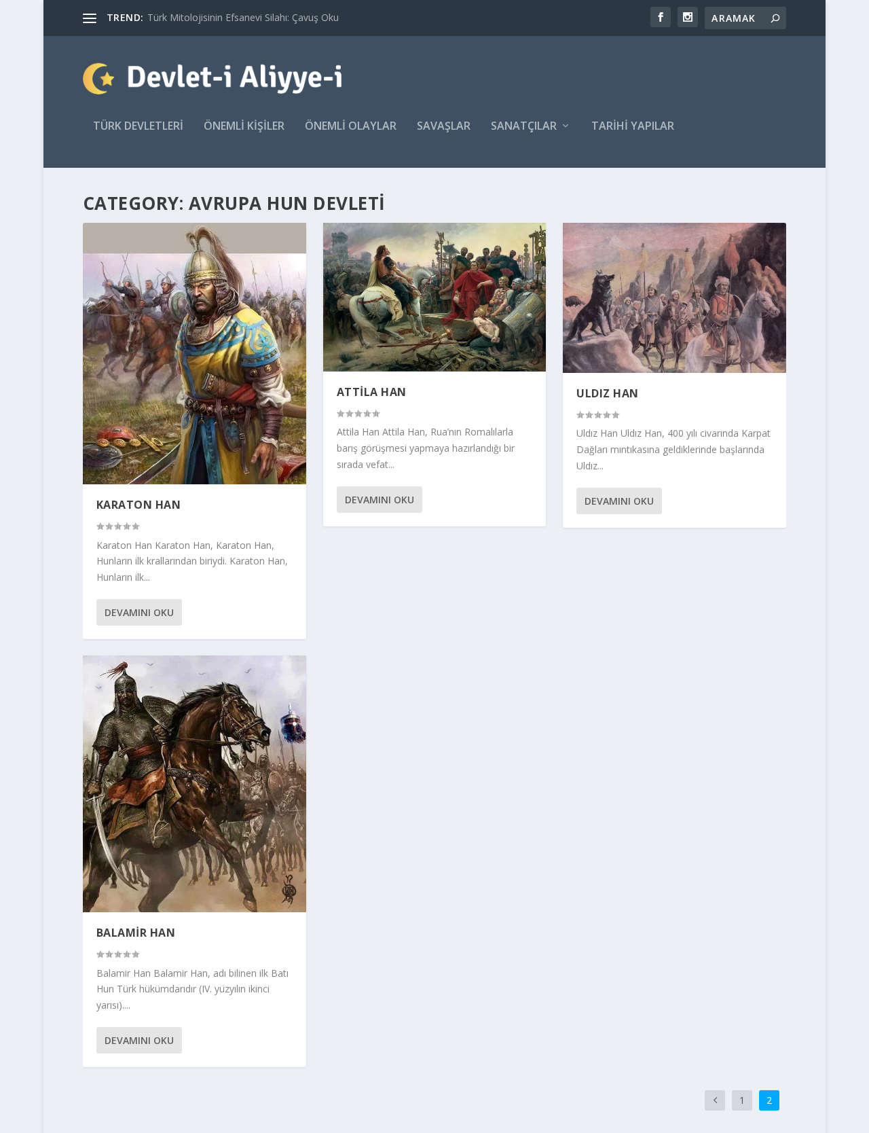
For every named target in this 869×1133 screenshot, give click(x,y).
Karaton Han (138, 504)
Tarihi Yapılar (632, 126)
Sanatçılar (524, 126)
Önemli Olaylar (350, 126)
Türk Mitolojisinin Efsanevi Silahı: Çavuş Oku (243, 17)
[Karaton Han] (194, 353)
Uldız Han (607, 393)
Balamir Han (136, 932)
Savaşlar (443, 126)
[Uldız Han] (674, 298)
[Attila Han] (435, 297)
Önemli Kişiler (244, 126)
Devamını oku (139, 612)
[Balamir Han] (194, 783)
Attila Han (372, 391)
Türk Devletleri (138, 126)
